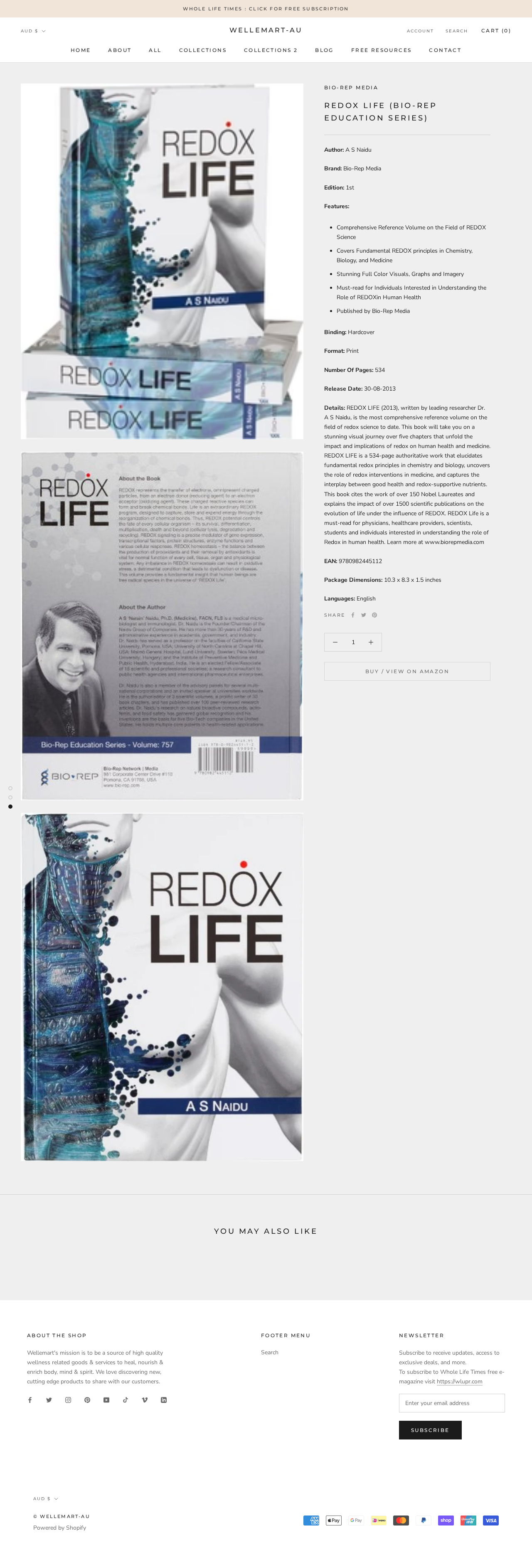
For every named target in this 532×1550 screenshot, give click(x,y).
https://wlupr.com (460, 1381)
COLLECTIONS (203, 50)
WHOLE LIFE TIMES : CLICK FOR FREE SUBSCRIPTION (266, 9)
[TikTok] (125, 1399)
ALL (155, 50)
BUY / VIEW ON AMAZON (407, 671)
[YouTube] (106, 1399)
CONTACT (445, 50)
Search (457, 31)
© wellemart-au (61, 1516)
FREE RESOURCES (381, 50)
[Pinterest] (374, 615)
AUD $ (29, 31)
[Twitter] (363, 615)
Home (81, 50)
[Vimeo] (145, 1399)
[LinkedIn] (164, 1399)
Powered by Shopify (59, 1528)
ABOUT (119, 50)
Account (420, 31)
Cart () (496, 30)
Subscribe (430, 1430)
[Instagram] (68, 1399)
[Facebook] (352, 615)
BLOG (324, 50)
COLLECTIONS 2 (271, 50)
